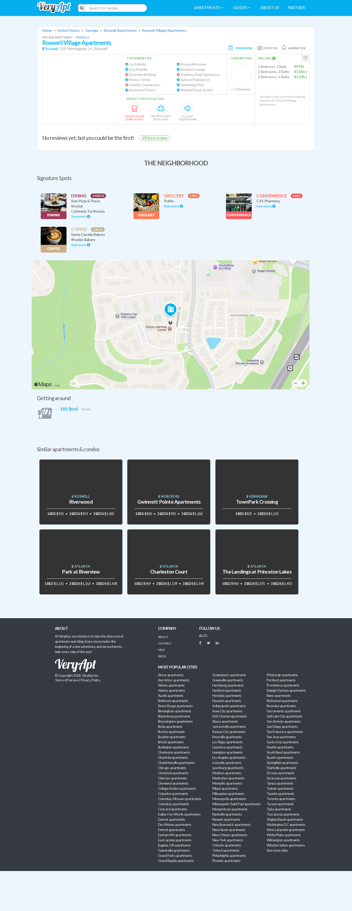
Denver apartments (171, 819)
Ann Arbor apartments (173, 680)
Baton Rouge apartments (175, 706)
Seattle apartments (280, 747)
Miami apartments (225, 788)
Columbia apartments (173, 794)
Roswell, (52, 48)
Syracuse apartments (281, 778)
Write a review (154, 138)
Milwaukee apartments (228, 794)
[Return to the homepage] (54, 7)
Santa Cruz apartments (283, 742)
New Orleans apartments (229, 835)
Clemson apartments (172, 778)
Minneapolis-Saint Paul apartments (236, 804)
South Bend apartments (283, 752)
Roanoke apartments (281, 706)
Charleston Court (168, 572)
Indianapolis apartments (229, 706)
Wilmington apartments (283, 840)
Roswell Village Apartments (164, 30)
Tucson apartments (280, 804)
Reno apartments (279, 696)
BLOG (203, 636)
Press (162, 656)
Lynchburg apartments (227, 768)
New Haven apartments (228, 830)
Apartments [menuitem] (207, 7)
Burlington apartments (173, 747)
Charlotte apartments (173, 757)
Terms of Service (66, 680)
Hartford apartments (226, 690)
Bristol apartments (170, 742)
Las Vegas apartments (227, 742)
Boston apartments (171, 732)
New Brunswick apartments (231, 825)
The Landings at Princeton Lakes (256, 572)
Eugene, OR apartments (174, 845)
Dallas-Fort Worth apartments (179, 814)
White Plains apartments (284, 835)
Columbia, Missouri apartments (179, 799)
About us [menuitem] (269, 7)
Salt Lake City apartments (284, 716)
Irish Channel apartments (229, 716)
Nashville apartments (226, 814)
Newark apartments (226, 819)
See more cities (277, 850)
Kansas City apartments (228, 732)
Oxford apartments (225, 850)
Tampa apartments (280, 783)
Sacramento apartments (284, 711)
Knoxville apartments (227, 737)
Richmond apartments (282, 701)
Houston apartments (226, 701)
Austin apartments (170, 696)
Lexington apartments (227, 752)
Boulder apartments (172, 737)
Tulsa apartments (279, 809)
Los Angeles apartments (228, 757)
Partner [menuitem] (296, 7)
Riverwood (81, 502)
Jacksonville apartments (229, 726)
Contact (164, 643)
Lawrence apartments (227, 747)
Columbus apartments (173, 804)
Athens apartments (171, 685)
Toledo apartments (280, 788)
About (163, 637)
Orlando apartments (226, 845)
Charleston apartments (174, 752)
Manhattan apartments (228, 778)
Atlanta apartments (171, 690)
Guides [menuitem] (240, 7)
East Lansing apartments (174, 840)
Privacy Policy (90, 680)
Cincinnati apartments (173, 773)
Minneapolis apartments (229, 799)
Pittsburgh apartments (282, 675)
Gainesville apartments (173, 850)
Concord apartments (172, 809)
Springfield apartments (282, 763)
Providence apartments (283, 685)
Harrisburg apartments (228, 685)
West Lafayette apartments (286, 830)
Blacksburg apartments (174, 716)
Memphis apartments (227, 783)
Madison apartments (226, 773)
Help (161, 650)
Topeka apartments (280, 794)
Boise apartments (170, 726)
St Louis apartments (280, 773)
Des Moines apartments (174, 825)
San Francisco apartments (285, 732)
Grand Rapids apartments (176, 861)
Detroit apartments (171, 830)
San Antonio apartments (283, 721)
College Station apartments (177, 788)
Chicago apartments (172, 768)
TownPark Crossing (257, 502)
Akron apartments (170, 675)
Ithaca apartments (225, 721)
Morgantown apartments (229, 809)
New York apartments (227, 840)
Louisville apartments (226, 763)
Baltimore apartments (173, 701)
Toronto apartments (281, 799)
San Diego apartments (282, 726)
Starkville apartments (281, 768)
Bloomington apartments (175, 721)
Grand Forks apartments (175, 855)
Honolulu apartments (226, 696)
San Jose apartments (281, 737)
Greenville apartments (227, 680)
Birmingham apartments (174, 711)
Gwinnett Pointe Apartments (169, 502)
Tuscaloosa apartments (283, 814)
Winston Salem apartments (286, 845)
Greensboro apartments (229, 675)
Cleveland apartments (173, 783)
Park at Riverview (81, 572)
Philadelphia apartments (229, 855)
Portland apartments (281, 680)
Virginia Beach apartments (285, 819)
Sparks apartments (280, 757)
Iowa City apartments (227, 711)
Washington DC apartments (286, 825)
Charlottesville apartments (176, 763)
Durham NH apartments (174, 835)
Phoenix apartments (226, 861)
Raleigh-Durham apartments (286, 690)
